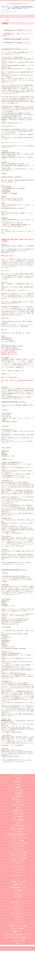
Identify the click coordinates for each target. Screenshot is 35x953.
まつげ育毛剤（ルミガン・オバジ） (18, 881)
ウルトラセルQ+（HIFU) (18, 846)
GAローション (18, 911)
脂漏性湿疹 (18, 787)
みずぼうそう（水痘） (18, 813)
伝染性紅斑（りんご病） (18, 810)
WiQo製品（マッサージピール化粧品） (18, 925)
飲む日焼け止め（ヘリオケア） (18, 902)
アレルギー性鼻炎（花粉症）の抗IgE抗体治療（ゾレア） (18, 937)
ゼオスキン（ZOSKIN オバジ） (18, 866)
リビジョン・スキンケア (18, 869)
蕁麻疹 (18, 778)
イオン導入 (18, 863)
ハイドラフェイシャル (18, 849)
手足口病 (18, 808)
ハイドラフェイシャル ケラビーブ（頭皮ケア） (18, 852)
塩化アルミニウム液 (18, 916)
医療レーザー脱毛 (18, 896)
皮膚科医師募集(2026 (9, 30)
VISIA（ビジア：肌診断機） (18, 928)
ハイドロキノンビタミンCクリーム (18, 913)
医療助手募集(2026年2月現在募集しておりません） (17, 42)
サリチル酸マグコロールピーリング (18, 875)
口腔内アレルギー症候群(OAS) (18, 828)
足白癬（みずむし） (18, 781)
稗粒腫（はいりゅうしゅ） (18, 799)
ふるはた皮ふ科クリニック (17, 4)
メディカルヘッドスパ (18, 893)
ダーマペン (18, 878)
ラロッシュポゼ (18, 919)
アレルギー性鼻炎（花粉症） (18, 825)
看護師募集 (7, 39)
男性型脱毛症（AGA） (18, 884)
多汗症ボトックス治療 (18, 805)
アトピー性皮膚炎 (18, 790)
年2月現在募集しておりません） (24, 30)
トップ (3, 20)
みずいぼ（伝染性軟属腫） (18, 819)
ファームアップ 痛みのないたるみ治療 (18, 843)
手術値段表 (18, 802)
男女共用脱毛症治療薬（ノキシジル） (18, 887)
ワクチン (18, 943)
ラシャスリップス (18, 905)
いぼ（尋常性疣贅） (18, 793)
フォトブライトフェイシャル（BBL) (18, 837)
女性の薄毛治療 (18, 890)
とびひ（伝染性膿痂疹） (18, 816)
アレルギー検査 (18, 831)
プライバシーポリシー (18, 775)
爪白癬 (18, 784)
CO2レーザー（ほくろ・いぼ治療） (18, 855)
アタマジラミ (18, 822)
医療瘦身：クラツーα (18, 931)
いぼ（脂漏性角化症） (18, 796)
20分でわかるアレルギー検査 (18, 940)
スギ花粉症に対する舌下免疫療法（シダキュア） (18, 834)
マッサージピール (18, 872)
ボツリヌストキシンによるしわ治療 (18, 858)
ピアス (18, 899)
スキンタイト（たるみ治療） (18, 840)
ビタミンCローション (18, 908)
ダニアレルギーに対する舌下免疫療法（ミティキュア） (18, 934)
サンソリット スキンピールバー (18, 922)
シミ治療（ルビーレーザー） (18, 860)
